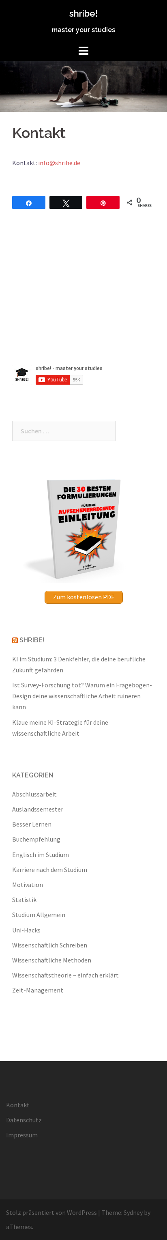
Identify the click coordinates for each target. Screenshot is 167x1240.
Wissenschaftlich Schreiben (49, 945)
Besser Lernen (31, 824)
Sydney (133, 1212)
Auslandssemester (37, 809)
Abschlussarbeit (34, 794)
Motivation (27, 884)
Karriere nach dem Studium (49, 869)
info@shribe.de (59, 163)
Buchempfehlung (36, 839)
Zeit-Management (37, 990)
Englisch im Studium (40, 854)
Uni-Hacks (26, 930)
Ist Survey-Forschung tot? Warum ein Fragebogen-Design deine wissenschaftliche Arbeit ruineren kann (82, 696)
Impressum (22, 1135)
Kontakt (18, 1105)
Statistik (24, 900)
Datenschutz (24, 1120)
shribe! (83, 13)
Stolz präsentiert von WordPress (51, 1212)
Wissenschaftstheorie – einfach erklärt (65, 975)
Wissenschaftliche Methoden (51, 960)
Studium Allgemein (38, 915)
